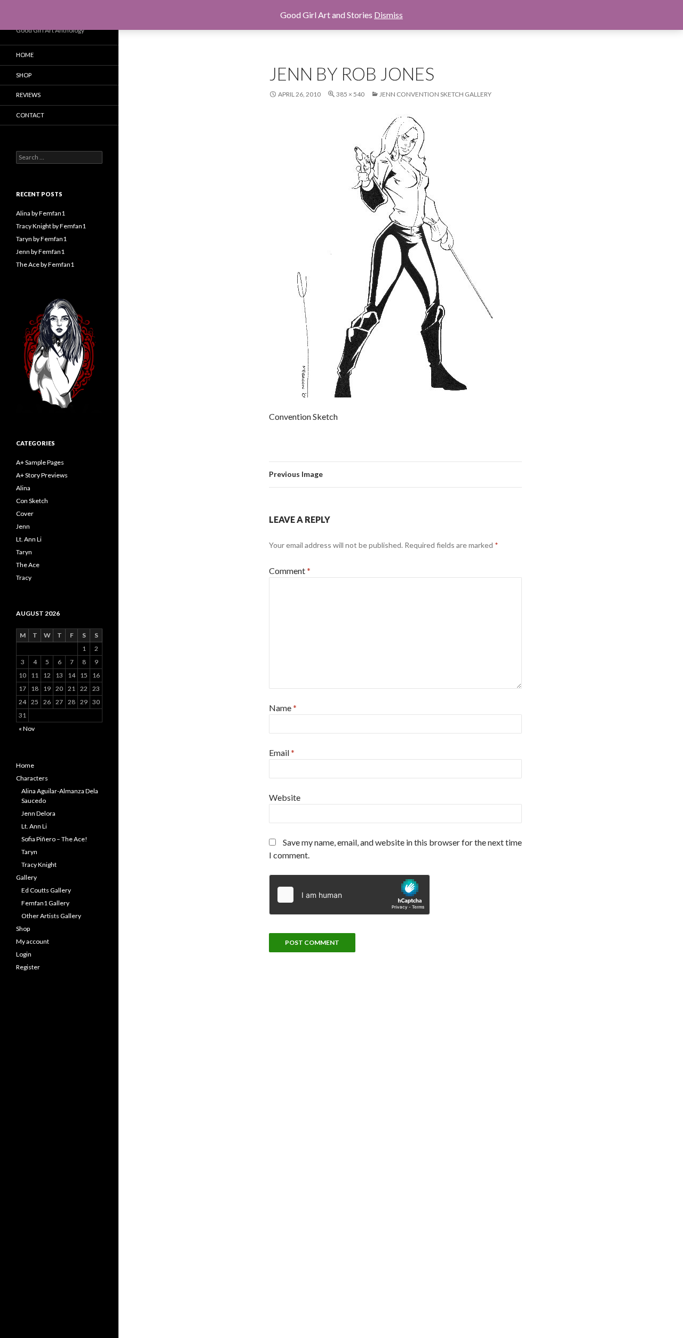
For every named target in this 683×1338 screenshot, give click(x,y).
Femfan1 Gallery (45, 903)
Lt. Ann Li (29, 539)
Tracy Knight (39, 865)
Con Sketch (32, 501)
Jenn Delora (38, 813)
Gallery (26, 877)
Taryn (24, 552)
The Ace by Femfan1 (45, 264)
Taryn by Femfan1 (41, 239)
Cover (25, 513)
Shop (23, 74)
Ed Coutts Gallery (46, 890)
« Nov (27, 728)
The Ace (27, 565)
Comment (290, 571)
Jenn (23, 526)
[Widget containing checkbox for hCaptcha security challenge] (349, 894)
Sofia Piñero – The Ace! (54, 839)
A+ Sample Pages (40, 462)
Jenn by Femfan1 (40, 252)
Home (25, 54)
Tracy (23, 578)
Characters (32, 778)
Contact (30, 114)
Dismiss (388, 15)
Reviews (28, 94)
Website (284, 797)
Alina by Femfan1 (40, 213)
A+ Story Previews (42, 475)
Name (283, 708)
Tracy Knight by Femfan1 (51, 226)
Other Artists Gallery (51, 916)
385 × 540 (350, 94)
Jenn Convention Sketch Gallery (435, 94)
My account (32, 941)
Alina (23, 488)
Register (28, 967)
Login (23, 954)
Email (282, 752)
